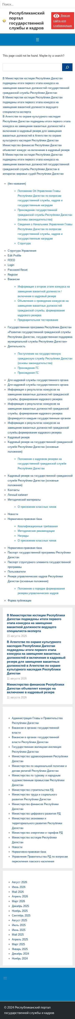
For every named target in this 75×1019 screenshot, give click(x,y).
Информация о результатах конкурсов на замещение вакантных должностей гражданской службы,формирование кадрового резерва (38, 427)
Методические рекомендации (36, 530)
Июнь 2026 (18, 887)
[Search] (47, 4)
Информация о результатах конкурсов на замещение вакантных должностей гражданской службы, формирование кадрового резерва (38, 394)
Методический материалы (24, 499)
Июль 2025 (19, 925)
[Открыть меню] (37, 40)
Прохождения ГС (28, 372)
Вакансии (14, 279)
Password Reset (18, 269)
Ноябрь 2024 (20, 958)
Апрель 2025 (20, 939)
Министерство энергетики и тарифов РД (37, 832)
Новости (13, 514)
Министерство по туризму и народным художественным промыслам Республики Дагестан (38, 780)
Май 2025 (18, 934)
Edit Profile (14, 255)
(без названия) (17, 183)
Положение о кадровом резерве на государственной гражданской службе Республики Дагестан (42, 463)
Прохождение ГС (28, 368)
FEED (11, 260)
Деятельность (16, 346)
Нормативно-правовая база (25, 519)
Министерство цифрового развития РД (36, 813)
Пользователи (17, 571)
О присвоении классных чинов (37, 506)
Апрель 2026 (20, 896)
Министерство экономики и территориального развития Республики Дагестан (37, 823)
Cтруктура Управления (22, 250)
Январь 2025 (20, 949)
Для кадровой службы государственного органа (38, 380)
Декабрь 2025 (20, 906)
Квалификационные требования (38, 526)
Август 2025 (19, 920)
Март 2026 (18, 901)
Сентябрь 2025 (21, 915)
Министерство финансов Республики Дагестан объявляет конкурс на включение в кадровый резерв (35, 688)
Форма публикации (19, 600)
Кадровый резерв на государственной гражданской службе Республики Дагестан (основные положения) (40, 446)
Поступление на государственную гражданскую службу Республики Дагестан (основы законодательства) (45, 358)
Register (13, 274)
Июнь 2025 (18, 930)
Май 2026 (18, 891)
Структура (24, 243)
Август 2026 (19, 882)
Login (11, 265)
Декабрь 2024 (20, 953)
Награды (23, 535)
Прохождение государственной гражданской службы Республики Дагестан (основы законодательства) (45, 214)
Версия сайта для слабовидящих (62, 20)
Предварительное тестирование (38, 319)
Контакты (13, 490)
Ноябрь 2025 (20, 910)
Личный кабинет (18, 494)
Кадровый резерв (19, 437)
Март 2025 (18, 944)
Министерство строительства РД (33, 789)
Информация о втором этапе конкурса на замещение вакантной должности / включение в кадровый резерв (44, 291)
